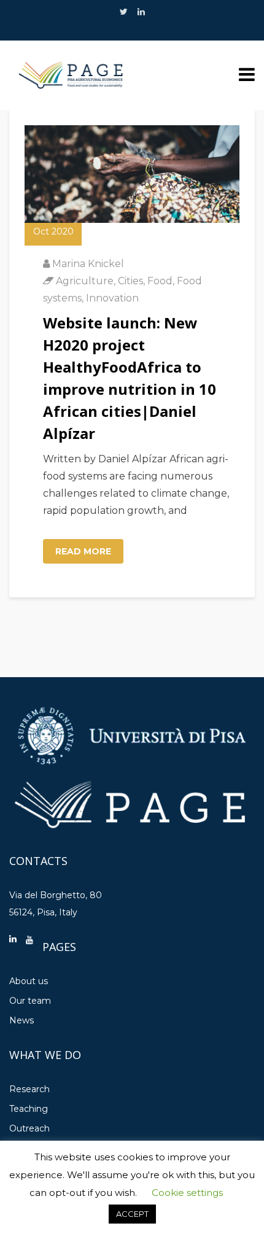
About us (28, 981)
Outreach (29, 1128)
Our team (30, 1000)
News (21, 1020)
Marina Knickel (88, 264)
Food (160, 281)
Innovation (112, 298)
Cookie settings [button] (187, 1192)
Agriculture (85, 281)
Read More (83, 551)
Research (29, 1089)
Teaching (28, 1108)
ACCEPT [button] (132, 1214)
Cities (130, 281)
